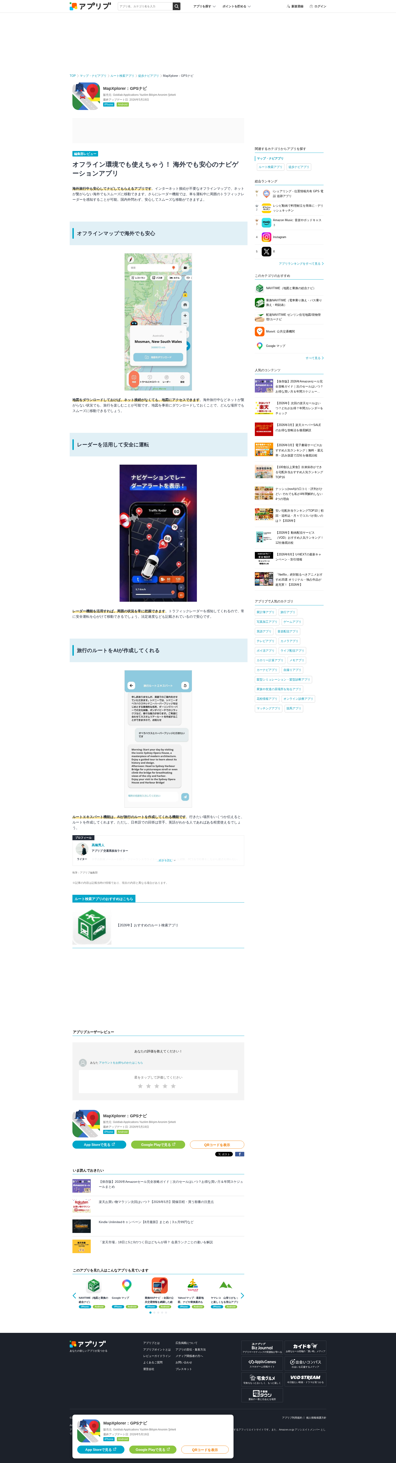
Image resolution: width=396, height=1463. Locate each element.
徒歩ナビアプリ (148, 75)
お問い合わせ (184, 1362)
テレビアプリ (266, 641)
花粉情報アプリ (267, 698)
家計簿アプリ (266, 612)
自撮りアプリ (292, 670)
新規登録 (297, 6)
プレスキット (184, 1369)
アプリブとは (151, 1343)
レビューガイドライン (157, 1356)
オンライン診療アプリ (298, 698)
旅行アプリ (287, 612)
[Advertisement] (158, 990)
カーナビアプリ (267, 670)
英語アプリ (264, 631)
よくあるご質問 (152, 1362)
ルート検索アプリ (122, 75)
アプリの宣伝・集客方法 (191, 1349)
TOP (73, 75)
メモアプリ (296, 660)
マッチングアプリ (268, 708)
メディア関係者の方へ (189, 1356)
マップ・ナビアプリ (93, 75)
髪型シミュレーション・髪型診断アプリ (283, 679)
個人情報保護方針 (316, 1417)
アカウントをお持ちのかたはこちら (121, 1062)
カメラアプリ (289, 641)
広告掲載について (187, 1343)
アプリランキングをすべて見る (300, 263)
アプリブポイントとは (157, 1349)
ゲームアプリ (292, 621)
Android (123, 104)
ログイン (320, 6)
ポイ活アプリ (266, 650)
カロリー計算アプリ (270, 660)
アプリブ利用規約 (292, 1417)
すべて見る (313, 358)
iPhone (108, 104)
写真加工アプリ (267, 621)
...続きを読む (165, 860)
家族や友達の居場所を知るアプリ (279, 689)
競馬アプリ (293, 708)
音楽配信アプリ (288, 631)
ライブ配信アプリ (292, 650)
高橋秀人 (98, 845)
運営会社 (148, 1369)
